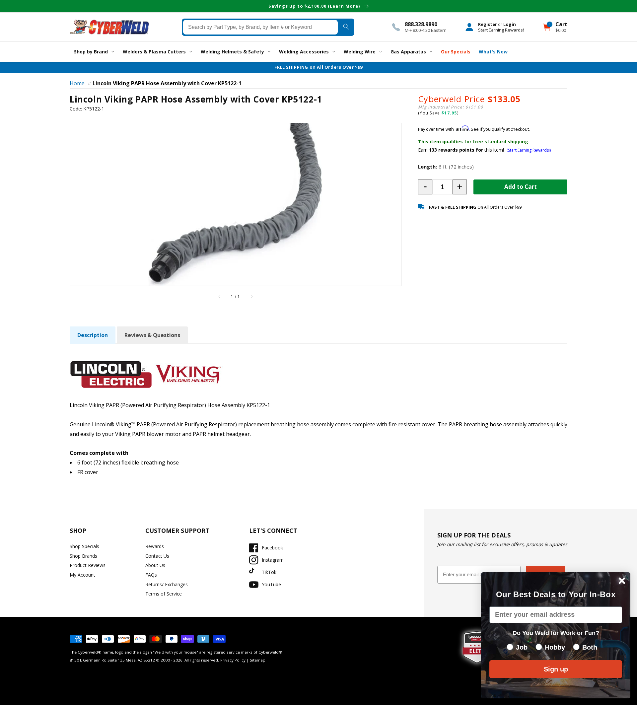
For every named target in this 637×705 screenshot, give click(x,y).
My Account (82, 575)
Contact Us (157, 556)
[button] (425, 186)
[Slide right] (251, 296)
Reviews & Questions (152, 335)
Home (77, 83)
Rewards (154, 546)
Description (92, 335)
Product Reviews (88, 565)
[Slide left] (219, 296)
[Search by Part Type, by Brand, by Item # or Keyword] (346, 27)
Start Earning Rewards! (501, 30)
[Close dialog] (622, 581)
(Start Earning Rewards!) (529, 150)
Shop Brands (83, 556)
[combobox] (260, 27)
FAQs (151, 575)
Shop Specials (84, 546)
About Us (155, 565)
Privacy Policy (233, 660)
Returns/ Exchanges (166, 584)
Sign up (556, 669)
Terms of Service (163, 594)
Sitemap (257, 660)
